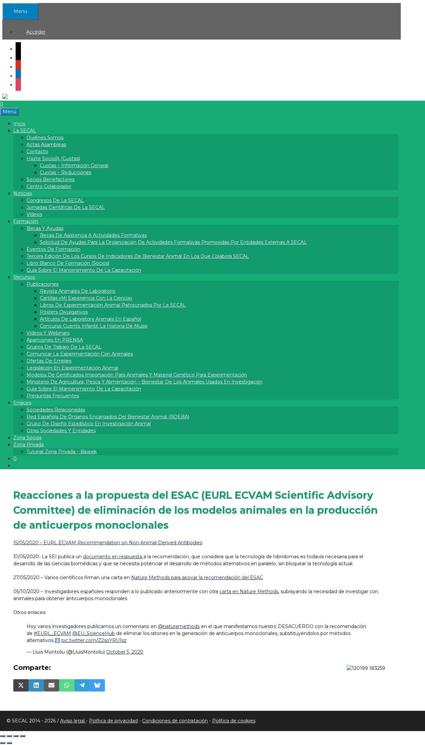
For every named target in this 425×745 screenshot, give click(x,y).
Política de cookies (233, 721)
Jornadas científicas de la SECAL (66, 207)
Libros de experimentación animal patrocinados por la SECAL (113, 305)
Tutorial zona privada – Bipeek (62, 452)
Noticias (22, 193)
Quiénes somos (45, 138)
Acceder (35, 32)
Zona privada (28, 445)
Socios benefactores (50, 179)
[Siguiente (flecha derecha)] (9, 743)
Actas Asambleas (46, 145)
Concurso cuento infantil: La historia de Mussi (93, 326)
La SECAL (24, 131)
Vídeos (34, 214)
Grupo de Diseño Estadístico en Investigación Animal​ (89, 424)
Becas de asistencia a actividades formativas (93, 235)
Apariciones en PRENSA (55, 340)
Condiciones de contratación (175, 721)
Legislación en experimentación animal (72, 368)
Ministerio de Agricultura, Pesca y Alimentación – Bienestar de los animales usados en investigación (145, 382)
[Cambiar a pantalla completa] (9, 736)
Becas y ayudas (45, 228)
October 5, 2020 (124, 652)
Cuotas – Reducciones (65, 172)
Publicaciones (42, 284)
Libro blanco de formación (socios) (68, 263)
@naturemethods (179, 626)
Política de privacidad (113, 721)
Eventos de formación (53, 249)
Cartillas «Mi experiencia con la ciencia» (86, 298)
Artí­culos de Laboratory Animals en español (90, 319)
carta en (248, 591)
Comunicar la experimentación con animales (80, 354)
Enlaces (22, 403)
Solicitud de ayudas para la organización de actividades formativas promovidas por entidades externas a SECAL (173, 242)
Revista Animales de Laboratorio (78, 291)
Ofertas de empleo (49, 361)
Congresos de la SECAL (55, 200)
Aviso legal (73, 721)
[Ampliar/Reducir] (2, 736)
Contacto (37, 152)
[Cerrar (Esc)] (22, 736)
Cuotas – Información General (74, 165)
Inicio (19, 124)
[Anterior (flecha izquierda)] (2, 743)
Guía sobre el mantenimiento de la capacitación (84, 270)
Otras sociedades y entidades (61, 431)
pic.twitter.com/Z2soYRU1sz (94, 640)
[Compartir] (16, 736)
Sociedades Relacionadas (56, 410)
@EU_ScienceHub (93, 633)
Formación (25, 221)
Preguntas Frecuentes (53, 396)
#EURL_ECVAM (52, 633)
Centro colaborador (49, 186)
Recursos (24, 277)
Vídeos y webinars (48, 333)
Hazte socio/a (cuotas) (53, 158)
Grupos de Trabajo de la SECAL (64, 347)
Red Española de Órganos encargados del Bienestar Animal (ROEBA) (108, 417)
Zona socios (27, 438)
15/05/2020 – (107, 543)
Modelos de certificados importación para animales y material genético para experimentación (137, 375)
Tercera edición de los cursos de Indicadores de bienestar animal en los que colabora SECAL (138, 256)
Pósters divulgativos (64, 312)
